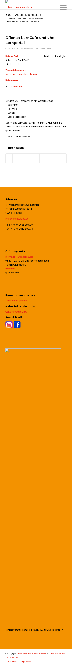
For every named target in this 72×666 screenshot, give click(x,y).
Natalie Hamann (46, 48)
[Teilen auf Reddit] (56, 158)
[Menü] (61, 7)
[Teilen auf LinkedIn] (36, 158)
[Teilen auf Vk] (49, 158)
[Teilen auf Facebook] (9, 158)
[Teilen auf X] (16, 158)
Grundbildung (27, 48)
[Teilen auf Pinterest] (29, 158)
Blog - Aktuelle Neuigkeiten (23, 14)
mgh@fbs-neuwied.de (16, 218)
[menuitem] (52, 7)
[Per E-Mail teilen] (63, 158)
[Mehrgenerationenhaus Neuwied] (29, 4)
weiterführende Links (16, 311)
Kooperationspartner (16, 300)
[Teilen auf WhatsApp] (22, 158)
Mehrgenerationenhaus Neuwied (22, 74)
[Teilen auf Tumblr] (43, 158)
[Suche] (52, 7)
